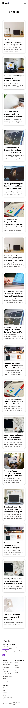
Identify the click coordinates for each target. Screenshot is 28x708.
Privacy (4, 704)
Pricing (4, 693)
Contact (4, 695)
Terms (10, 704)
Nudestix (17, 668)
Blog (3, 690)
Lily (15, 670)
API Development (7, 676)
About (4, 688)
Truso (16, 673)
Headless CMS (6, 674)
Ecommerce (5, 671)
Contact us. (5, 649)
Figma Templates (7, 698)
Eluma (16, 665)
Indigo (16, 663)
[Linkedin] (3, 655)
